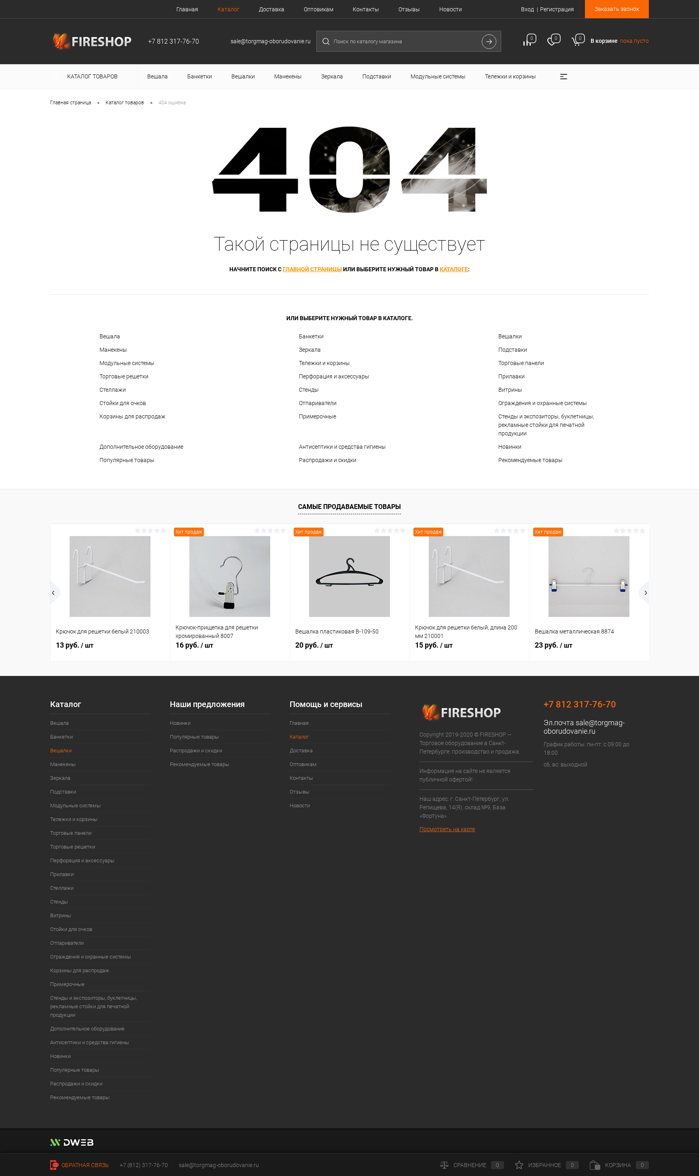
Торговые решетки (124, 376)
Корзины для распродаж (132, 416)
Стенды (309, 389)
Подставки (512, 349)
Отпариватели (318, 403)
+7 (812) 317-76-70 (144, 1165)
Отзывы (409, 9)
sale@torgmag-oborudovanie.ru (584, 726)
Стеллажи (113, 389)
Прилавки (511, 376)
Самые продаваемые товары (349, 507)
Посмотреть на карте (447, 829)
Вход (527, 9)
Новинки (509, 446)
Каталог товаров (93, 76)
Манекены (113, 349)
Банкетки (311, 336)
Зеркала (310, 349)
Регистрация (557, 9)
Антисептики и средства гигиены (342, 446)
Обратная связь (84, 1165)
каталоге (454, 269)
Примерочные (317, 416)
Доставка (271, 9)
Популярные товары (127, 460)
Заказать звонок (617, 9)
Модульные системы (127, 363)
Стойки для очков (123, 403)
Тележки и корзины (324, 363)
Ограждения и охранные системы (542, 403)
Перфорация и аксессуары (334, 376)
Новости (450, 9)
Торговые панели (521, 363)
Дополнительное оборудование (141, 446)
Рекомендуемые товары (530, 460)
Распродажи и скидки (327, 460)
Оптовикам (318, 9)
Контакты (366, 9)
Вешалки (510, 336)
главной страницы (312, 269)
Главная (187, 9)
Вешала (110, 336)
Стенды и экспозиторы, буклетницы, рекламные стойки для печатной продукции (546, 425)
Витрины (510, 389)
